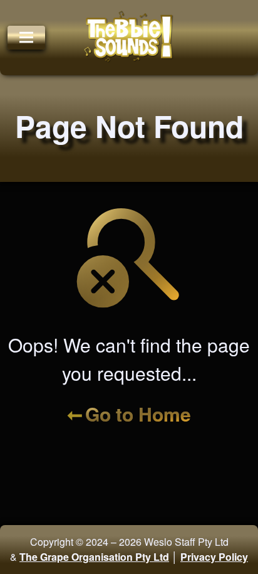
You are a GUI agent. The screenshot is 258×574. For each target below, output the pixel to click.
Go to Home (138, 413)
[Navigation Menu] (26, 38)
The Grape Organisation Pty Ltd (94, 557)
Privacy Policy (214, 557)
